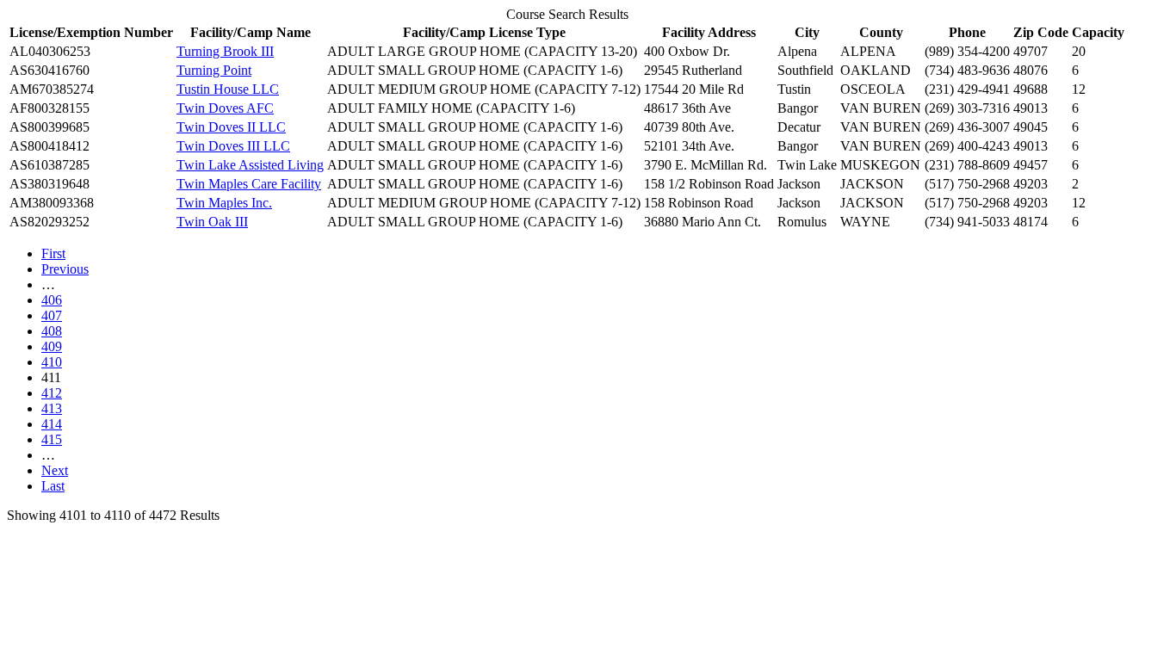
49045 (1030, 127)
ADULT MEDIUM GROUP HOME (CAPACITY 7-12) (484, 89)
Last (53, 486)
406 (51, 300)
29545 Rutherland (693, 70)
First (53, 253)
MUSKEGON (880, 165)
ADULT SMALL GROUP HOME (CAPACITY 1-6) (474, 70)
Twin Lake (807, 165)
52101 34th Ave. (689, 146)
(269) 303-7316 (967, 108)
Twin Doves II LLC (231, 127)
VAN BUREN (880, 108)
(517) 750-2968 (967, 183)
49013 (1030, 108)
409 (51, 346)
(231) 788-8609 (967, 165)
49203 (1030, 183)
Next (54, 470)
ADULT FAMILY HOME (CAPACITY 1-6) (451, 108)
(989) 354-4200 (967, 51)
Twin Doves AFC (225, 108)
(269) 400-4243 (967, 146)
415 (51, 439)
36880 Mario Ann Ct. (702, 221)
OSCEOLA (873, 89)
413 (51, 408)
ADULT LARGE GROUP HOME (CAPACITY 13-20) (482, 51)
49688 (1030, 89)
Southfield (805, 70)
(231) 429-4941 (967, 89)
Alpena (797, 51)
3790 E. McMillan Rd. (705, 165)
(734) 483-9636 (967, 70)
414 (51, 424)
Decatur (798, 127)
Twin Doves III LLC (233, 146)
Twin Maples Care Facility (248, 183)
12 (1079, 89)
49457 (1030, 165)
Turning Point (213, 70)
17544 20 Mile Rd (694, 89)
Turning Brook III (225, 51)
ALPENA (868, 51)
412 (51, 393)
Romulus (801, 221)
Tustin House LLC (227, 89)
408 (51, 331)
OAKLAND (875, 70)
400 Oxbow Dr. (687, 51)
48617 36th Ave (687, 108)
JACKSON (872, 183)
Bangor (797, 108)
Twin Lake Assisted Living (250, 165)
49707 (1030, 51)
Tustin (794, 89)
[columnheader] (91, 32)
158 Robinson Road (698, 202)
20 (1079, 51)
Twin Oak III (212, 221)
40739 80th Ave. (689, 127)
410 (51, 362)
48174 (1030, 221)
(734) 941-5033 (967, 221)
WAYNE (865, 221)
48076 (1030, 70)
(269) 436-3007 (967, 127)
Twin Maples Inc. (224, 202)
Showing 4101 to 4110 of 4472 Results (113, 515)
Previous (65, 269)
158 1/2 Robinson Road (709, 183)
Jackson (798, 183)
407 (51, 315)
